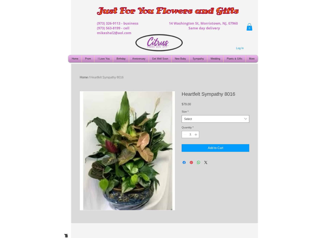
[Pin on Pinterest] (191, 162)
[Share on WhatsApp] (198, 162)
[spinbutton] (190, 134)
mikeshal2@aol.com (114, 33)
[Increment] (196, 134)
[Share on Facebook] (184, 162)
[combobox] (215, 119)
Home (84, 77)
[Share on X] (206, 162)
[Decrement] (184, 134)
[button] (249, 27)
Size (185, 111)
